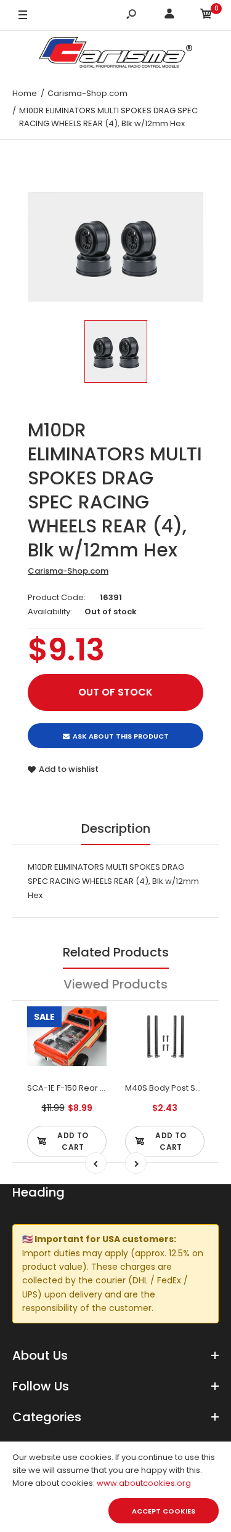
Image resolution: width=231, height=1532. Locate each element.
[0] (206, 15)
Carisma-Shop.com (68, 571)
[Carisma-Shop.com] (116, 54)
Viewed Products (115, 984)
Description (115, 828)
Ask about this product (121, 736)
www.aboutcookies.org (144, 1483)
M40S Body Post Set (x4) (173, 1088)
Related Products (116, 952)
